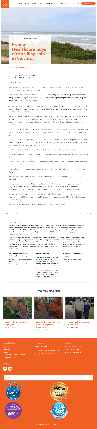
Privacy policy (57, 424)
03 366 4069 (54, 350)
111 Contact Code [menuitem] (10, 357)
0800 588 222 (45, 346)
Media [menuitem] (6, 352)
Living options (37, 3)
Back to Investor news (18, 67)
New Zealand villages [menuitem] (73, 347)
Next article (85, 214)
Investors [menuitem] (7, 349)
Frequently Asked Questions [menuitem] (14, 355)
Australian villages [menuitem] (72, 349)
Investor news (30, 38)
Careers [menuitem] (7, 347)
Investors (62, 3)
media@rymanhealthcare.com (74, 262)
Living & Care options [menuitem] (73, 352)
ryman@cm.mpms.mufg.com (47, 270)
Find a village (24, 3)
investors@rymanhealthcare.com (20, 265)
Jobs (71, 3)
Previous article (13, 214)
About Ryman (51, 3)
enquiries (27, 256)
